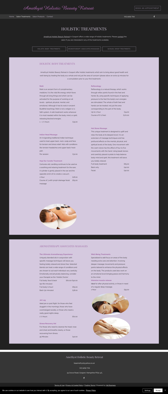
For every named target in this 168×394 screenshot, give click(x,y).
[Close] (165, 390)
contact (121, 37)
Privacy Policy (91, 390)
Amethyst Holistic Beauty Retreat (57, 37)
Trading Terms (89, 385)
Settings (147, 390)
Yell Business (111, 385)
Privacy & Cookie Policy (74, 385)
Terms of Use (59, 385)
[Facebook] (154, 16)
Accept (158, 390)
